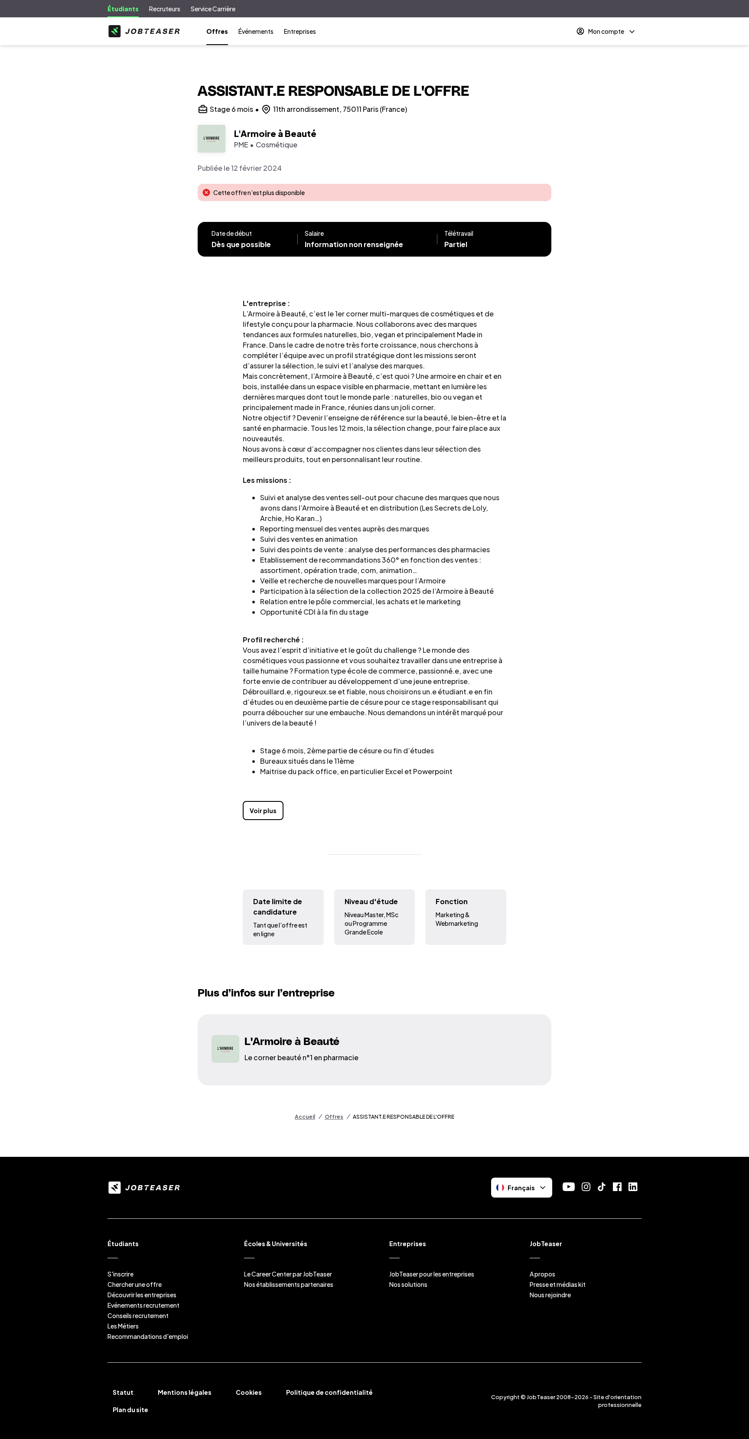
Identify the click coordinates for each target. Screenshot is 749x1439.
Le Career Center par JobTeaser (288, 1274)
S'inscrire (120, 1274)
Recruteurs (164, 9)
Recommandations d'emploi (147, 1336)
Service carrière (213, 9)
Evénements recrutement (143, 1305)
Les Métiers (123, 1326)
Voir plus (263, 810)
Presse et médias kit (558, 1284)
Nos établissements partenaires (288, 1284)
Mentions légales (185, 1392)
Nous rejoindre (550, 1295)
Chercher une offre (134, 1284)
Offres (217, 31)
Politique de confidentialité (329, 1392)
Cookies (249, 1392)
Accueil (305, 1116)
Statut (123, 1392)
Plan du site (130, 1409)
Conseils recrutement (138, 1315)
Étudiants (123, 9)
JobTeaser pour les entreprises (431, 1274)
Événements (256, 31)
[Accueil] (143, 31)
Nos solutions (408, 1284)
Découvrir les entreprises (141, 1295)
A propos (542, 1274)
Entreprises (300, 31)
